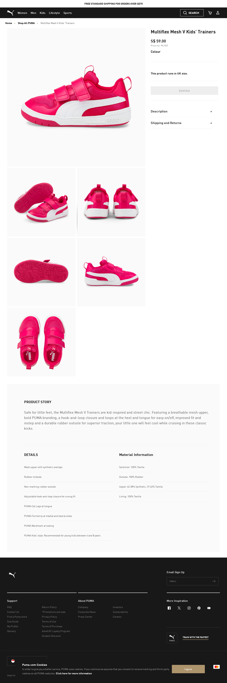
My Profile (12, 626)
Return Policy (49, 607)
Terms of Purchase (52, 626)
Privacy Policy (49, 616)
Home (8, 23)
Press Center (85, 616)
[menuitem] (22, 12)
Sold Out (184, 90)
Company (83, 607)
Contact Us (13, 611)
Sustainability (120, 611)
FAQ (9, 607)
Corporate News (87, 611)
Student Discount (51, 635)
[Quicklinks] (218, 13)
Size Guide (12, 621)
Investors (118, 607)
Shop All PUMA (26, 23)
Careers (117, 616)
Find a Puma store (17, 616)
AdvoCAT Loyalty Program (56, 631)
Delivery (11, 631)
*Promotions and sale (53, 611)
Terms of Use (49, 621)
